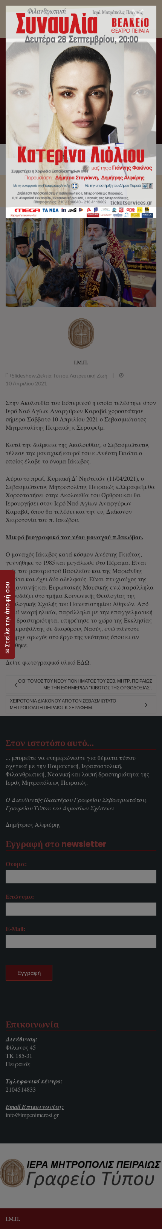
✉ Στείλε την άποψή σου (7, 617)
